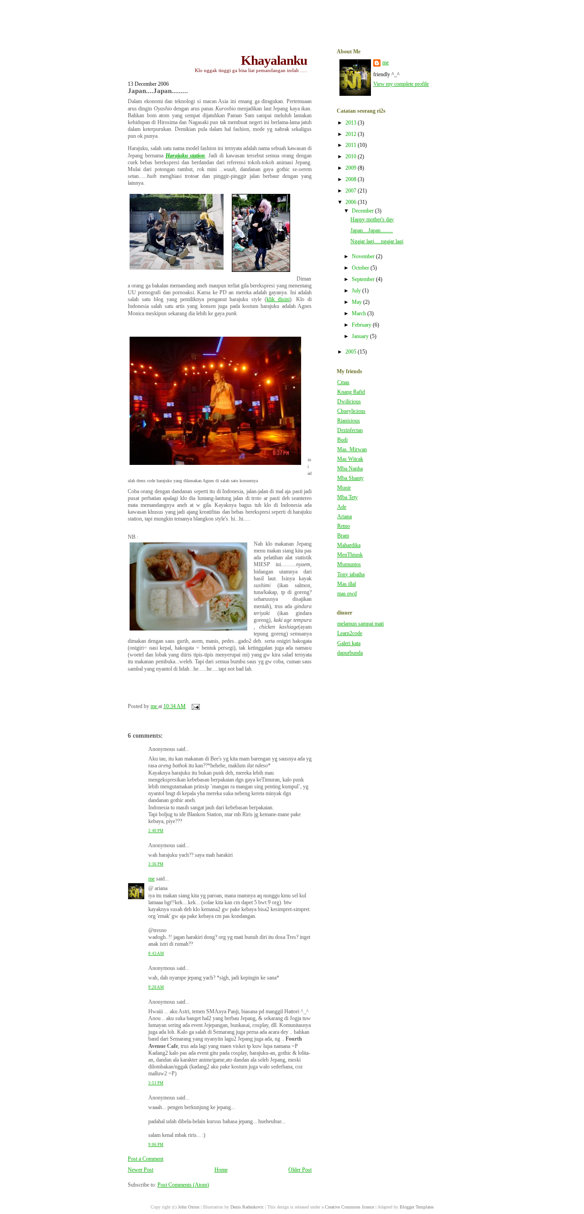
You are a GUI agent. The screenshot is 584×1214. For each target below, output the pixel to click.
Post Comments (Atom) (183, 1185)
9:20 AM (156, 987)
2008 (351, 179)
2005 (351, 352)
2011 (351, 145)
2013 (351, 123)
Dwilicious (349, 402)
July (357, 291)
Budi (342, 440)
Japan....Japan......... (371, 231)
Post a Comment (145, 1159)
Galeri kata (348, 643)
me (151, 879)
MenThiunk (350, 555)
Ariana (344, 517)
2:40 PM (155, 830)
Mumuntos (349, 565)
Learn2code (349, 633)
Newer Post (140, 1170)
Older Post (300, 1170)
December (363, 211)
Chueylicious (351, 411)
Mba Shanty (350, 478)
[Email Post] (195, 706)
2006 (351, 202)
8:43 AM (156, 953)
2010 (351, 157)
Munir (344, 488)
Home (221, 1170)
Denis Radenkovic (247, 1206)
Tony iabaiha (351, 575)
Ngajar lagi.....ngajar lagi (376, 242)
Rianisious (348, 421)
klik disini (278, 299)
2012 (351, 134)
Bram (343, 536)
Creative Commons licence (349, 1206)
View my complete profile (401, 84)
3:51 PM (155, 1083)
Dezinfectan (350, 430)
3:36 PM (155, 864)
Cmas (343, 383)
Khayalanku (274, 60)
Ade (341, 507)
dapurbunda (350, 653)
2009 (351, 168)
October (361, 268)
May (357, 302)
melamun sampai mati (360, 624)
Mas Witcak (350, 459)
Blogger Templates (417, 1206)
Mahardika (348, 545)
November (364, 257)
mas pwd (347, 594)
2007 (351, 191)
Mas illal (346, 584)
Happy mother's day (372, 220)
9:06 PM (155, 1144)
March (359, 314)
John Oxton (188, 1206)
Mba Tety (347, 497)
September (364, 279)
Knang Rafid (351, 392)
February (362, 325)
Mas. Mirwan (352, 450)
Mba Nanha (350, 469)
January (361, 336)
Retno (343, 526)
